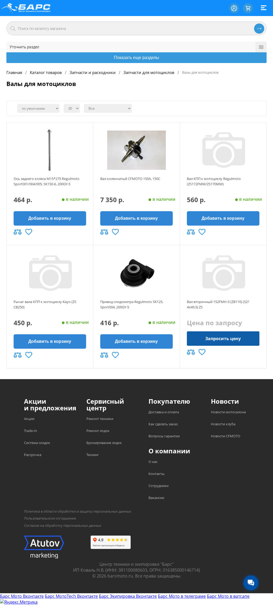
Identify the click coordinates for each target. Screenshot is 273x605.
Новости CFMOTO (225, 436)
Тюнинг (92, 454)
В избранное (28, 232)
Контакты (156, 473)
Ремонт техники (99, 418)
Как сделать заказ (163, 424)
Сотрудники (158, 485)
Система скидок (37, 442)
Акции (29, 418)
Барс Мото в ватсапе (228, 596)
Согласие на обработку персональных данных (62, 525)
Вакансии (156, 497)
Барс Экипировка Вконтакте (128, 596)
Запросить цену (223, 338)
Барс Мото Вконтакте (22, 596)
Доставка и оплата (163, 412)
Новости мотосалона (228, 412)
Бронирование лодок (104, 442)
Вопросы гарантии (164, 436)
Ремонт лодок (98, 430)
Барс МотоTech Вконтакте (71, 596)
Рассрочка (32, 454)
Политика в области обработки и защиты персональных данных (77, 511)
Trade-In (30, 430)
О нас (153, 461)
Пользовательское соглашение (50, 518)
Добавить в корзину (49, 218)
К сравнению (18, 232)
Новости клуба (223, 424)
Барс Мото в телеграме (182, 596)
